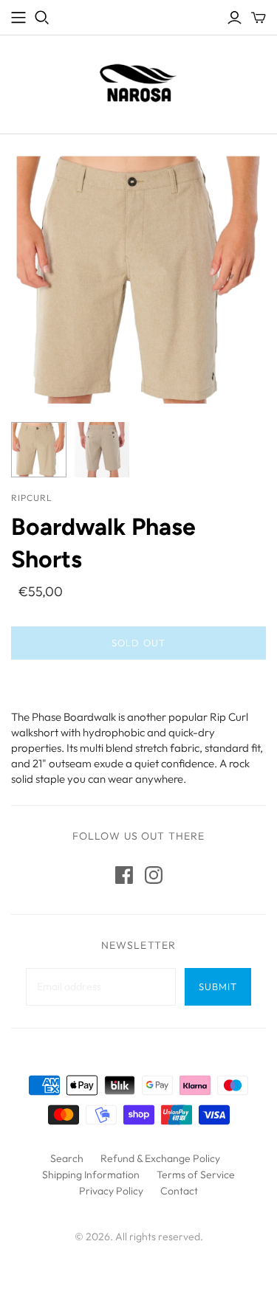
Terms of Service (196, 1174)
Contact (179, 1190)
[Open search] (42, 17)
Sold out (138, 643)
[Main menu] (18, 17)
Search (66, 1158)
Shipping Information (91, 1174)
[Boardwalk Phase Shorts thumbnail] (38, 449)
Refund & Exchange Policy (160, 1158)
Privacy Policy (111, 1190)
